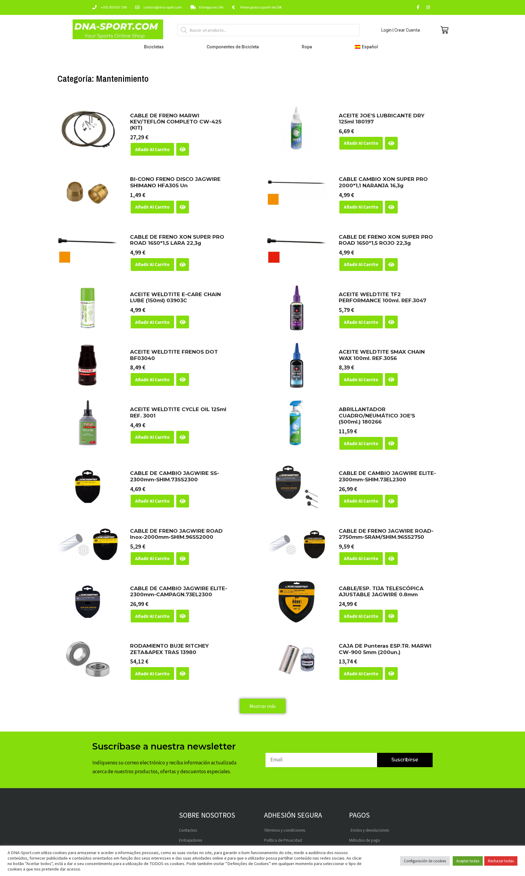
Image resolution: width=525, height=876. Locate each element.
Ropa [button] (307, 46)
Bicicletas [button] (154, 46)
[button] (367, 46)
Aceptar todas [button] (467, 861)
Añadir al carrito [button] (152, 149)
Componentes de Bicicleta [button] (233, 46)
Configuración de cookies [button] (425, 861)
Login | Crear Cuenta (400, 30)
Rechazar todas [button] (501, 861)
